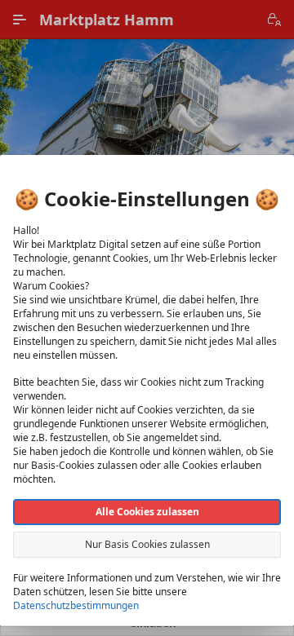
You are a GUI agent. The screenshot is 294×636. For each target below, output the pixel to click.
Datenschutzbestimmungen (76, 605)
